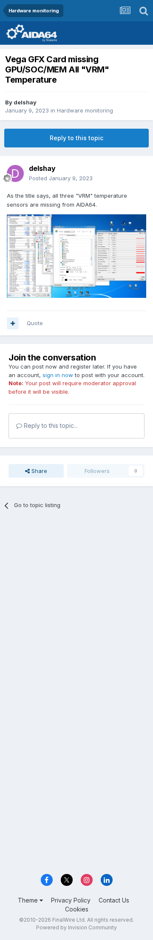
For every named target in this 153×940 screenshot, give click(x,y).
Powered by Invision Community (76, 927)
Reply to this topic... (50, 425)
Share (38, 470)
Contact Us (114, 900)
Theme (29, 900)
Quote (35, 323)
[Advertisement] (76, 600)
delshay (25, 102)
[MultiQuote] (13, 323)
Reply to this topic (76, 137)
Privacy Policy (71, 900)
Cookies (76, 909)
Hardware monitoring (85, 110)
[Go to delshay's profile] (15, 173)
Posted (61, 178)
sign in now (57, 375)
